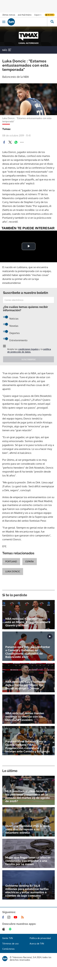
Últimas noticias (8, 15)
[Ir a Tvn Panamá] (27, 21)
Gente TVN (7, 938)
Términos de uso (10, 943)
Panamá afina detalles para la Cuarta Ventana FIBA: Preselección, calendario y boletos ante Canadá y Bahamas (27, 746)
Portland (11, 561)
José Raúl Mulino (24, 15)
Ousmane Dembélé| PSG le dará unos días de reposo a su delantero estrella (27, 829)
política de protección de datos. (29, 350)
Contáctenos (8, 949)
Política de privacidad (40, 938)
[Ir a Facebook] (3, 917)
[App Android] (10, 929)
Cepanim (37, 15)
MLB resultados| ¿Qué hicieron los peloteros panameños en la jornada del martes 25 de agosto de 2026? (27, 796)
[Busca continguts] (52, 21)
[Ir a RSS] (23, 917)
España (29, 561)
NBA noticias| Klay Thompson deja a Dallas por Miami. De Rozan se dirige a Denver (25, 685)
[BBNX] (4, 958)
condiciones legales (28, 349)
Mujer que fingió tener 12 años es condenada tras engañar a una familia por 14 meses (27, 861)
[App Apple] (4, 929)
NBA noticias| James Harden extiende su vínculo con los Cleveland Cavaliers (24, 716)
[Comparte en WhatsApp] (16, 142)
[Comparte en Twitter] (10, 142)
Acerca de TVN (37, 943)
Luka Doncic (12, 571)
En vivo (50, 15)
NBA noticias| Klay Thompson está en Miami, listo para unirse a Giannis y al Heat (27, 622)
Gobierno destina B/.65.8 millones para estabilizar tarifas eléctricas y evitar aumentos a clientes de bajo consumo (26, 890)
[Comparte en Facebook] (4, 142)
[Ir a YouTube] (16, 917)
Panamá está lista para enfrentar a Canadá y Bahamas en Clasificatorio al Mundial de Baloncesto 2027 (27, 651)
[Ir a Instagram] (9, 917)
